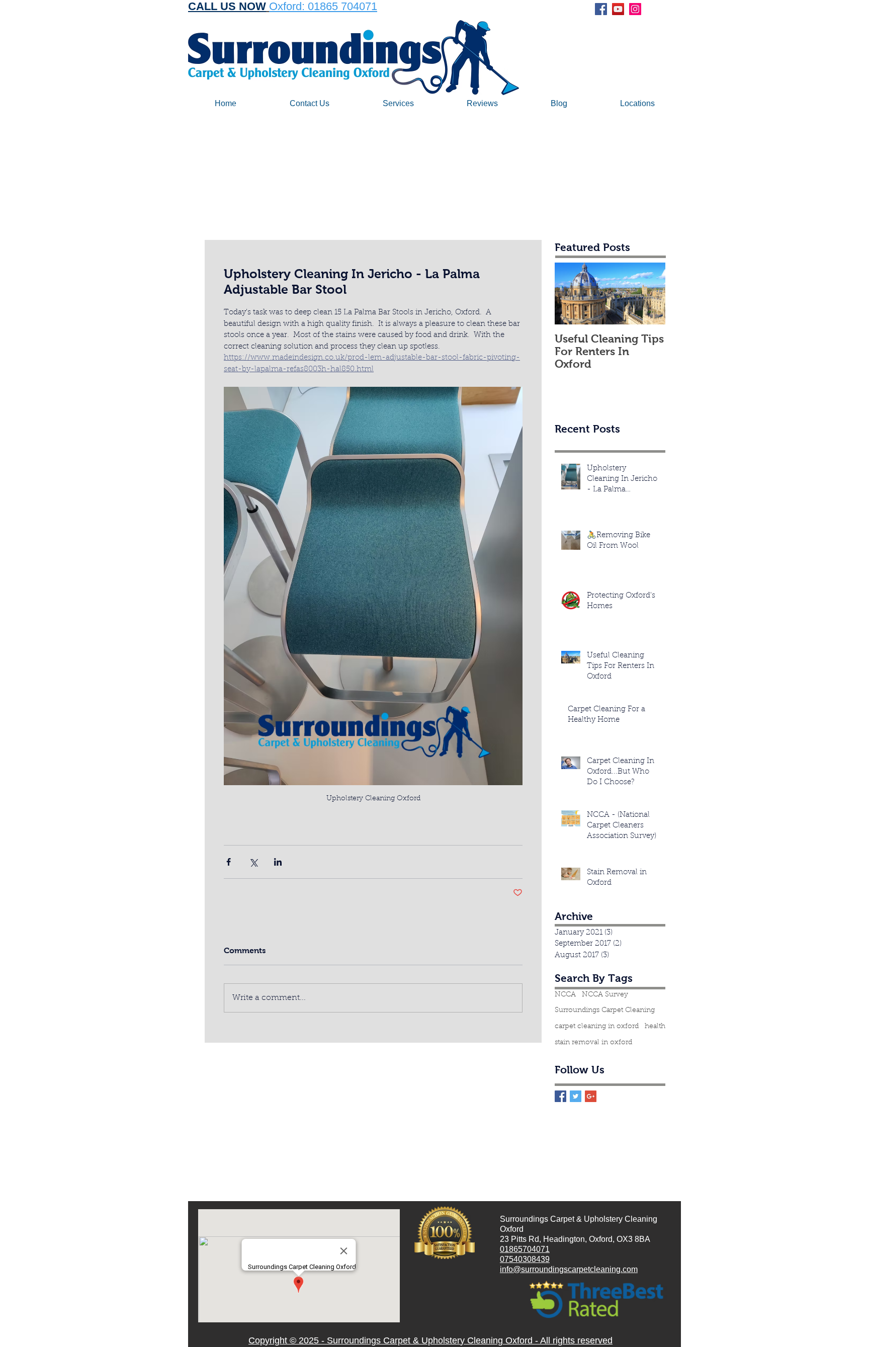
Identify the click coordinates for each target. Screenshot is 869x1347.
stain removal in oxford (593, 1042)
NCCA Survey (605, 994)
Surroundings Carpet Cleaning (605, 1010)
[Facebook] (601, 9)
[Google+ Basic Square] (590, 1096)
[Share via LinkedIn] (278, 862)
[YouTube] (618, 9)
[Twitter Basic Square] (575, 1096)
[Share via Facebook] (228, 862)
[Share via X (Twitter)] (253, 862)
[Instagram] (635, 9)
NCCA (565, 994)
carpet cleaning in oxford (597, 1026)
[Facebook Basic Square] (560, 1096)
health (655, 1026)
